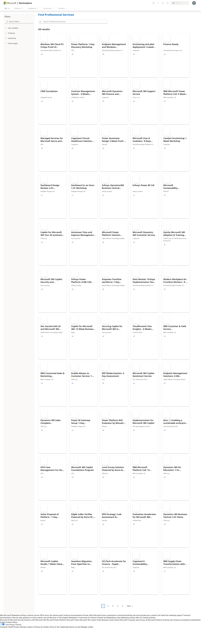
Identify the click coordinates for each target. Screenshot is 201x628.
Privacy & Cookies (42, 627)
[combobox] (74, 21)
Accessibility (185, 620)
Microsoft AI (4, 620)
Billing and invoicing (135, 615)
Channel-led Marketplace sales (109, 617)
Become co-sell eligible (59, 617)
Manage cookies (87, 627)
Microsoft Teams (73, 620)
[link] (53, 55)
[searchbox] (21, 21)
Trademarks (64, 627)
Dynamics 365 (29, 620)
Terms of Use (54, 627)
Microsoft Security (17, 620)
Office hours (44, 615)
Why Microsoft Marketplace (10, 615)
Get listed (161, 615)
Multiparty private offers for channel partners (138, 617)
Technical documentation (73, 615)
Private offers (88, 615)
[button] (40, 21)
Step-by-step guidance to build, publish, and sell (30, 617)
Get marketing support (174, 615)
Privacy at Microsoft (147, 620)
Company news (133, 620)
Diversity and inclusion (171, 620)
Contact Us (30, 627)
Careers (111, 620)
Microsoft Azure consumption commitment (110, 615)
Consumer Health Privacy (9, 627)
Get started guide (56, 615)
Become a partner (150, 615)
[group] (41, 54)
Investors (159, 620)
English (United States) (8, 622)
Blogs (24, 615)
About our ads (74, 627)
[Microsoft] (10, 3)
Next (129, 606)
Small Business (102, 620)
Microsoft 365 (40, 620)
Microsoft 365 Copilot (88, 620)
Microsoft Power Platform (56, 620)
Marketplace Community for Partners (83, 617)
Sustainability (195, 620)
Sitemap (23, 627)
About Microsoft (121, 620)
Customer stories (32, 615)
